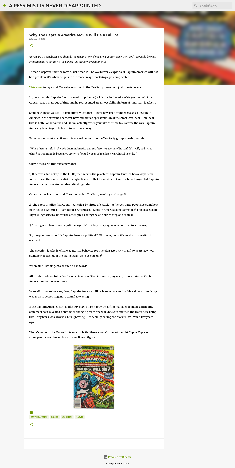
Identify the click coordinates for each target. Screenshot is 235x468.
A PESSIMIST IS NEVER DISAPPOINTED (55, 5)
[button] (31, 45)
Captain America (39, 417)
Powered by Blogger (119, 457)
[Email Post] (31, 413)
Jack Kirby (67, 417)
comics (54, 417)
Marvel (79, 417)
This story (36, 87)
